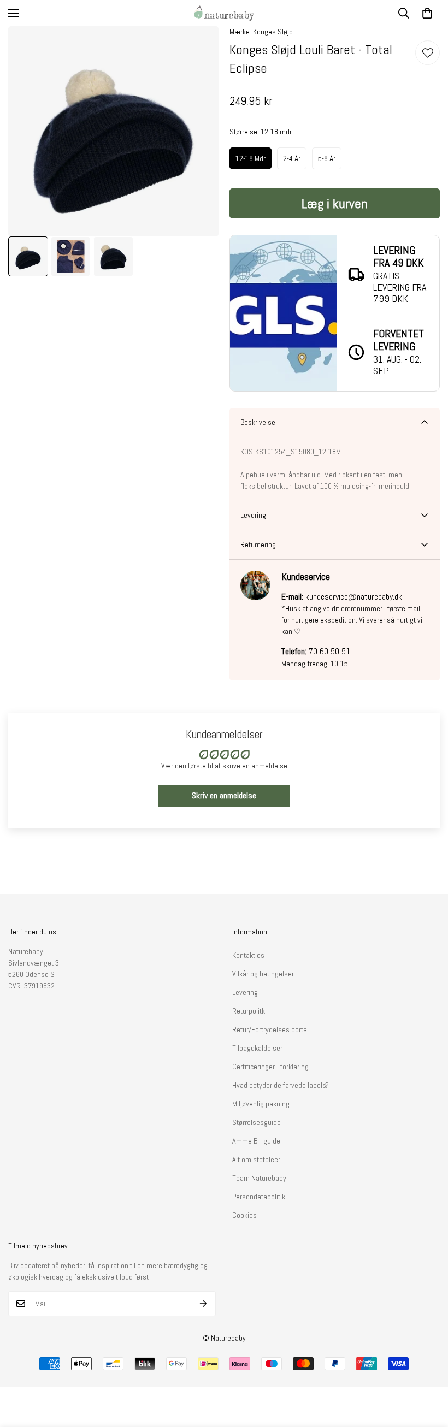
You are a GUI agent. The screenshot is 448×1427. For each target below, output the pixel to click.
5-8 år (326, 158)
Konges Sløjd (273, 32)
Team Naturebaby (259, 1178)
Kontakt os (248, 955)
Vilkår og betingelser (263, 974)
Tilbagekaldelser (257, 1048)
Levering (245, 992)
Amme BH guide (256, 1141)
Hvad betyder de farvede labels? (280, 1085)
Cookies (244, 1215)
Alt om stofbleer (256, 1159)
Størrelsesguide (256, 1122)
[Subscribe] (203, 1303)
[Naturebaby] (224, 13)
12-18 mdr (250, 158)
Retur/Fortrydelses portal (270, 1029)
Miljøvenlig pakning (261, 1104)
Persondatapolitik (258, 1196)
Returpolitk (248, 1011)
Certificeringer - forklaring (270, 1066)
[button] (427, 13)
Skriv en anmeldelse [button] (224, 795)
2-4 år (291, 158)
